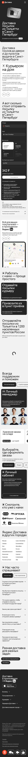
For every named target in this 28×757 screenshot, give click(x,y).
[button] (8, 94)
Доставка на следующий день (11, 659)
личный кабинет (11, 460)
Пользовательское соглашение (10, 744)
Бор (3, 546)
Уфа (17, 559)
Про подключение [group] (20, 575)
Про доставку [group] (7, 575)
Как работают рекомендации (10, 746)
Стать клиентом (14, 177)
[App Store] (9, 686)
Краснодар (5, 554)
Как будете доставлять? (8, 160)
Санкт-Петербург (20, 540)
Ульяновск (5, 557)
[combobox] (14, 126)
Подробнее (5, 729)
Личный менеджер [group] (9, 384)
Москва (4, 540)
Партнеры (5, 741)
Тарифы (4, 739)
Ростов (18, 549)
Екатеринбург (19, 543)
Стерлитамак (19, 557)
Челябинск (19, 551)
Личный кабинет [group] (8, 465)
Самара (4, 543)
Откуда (4, 123)
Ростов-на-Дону (6, 559)
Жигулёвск (19, 546)
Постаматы (6, 662)
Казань (4, 549)
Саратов (18, 554)
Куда (3, 131)
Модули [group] (19, 465)
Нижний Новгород (7, 551)
